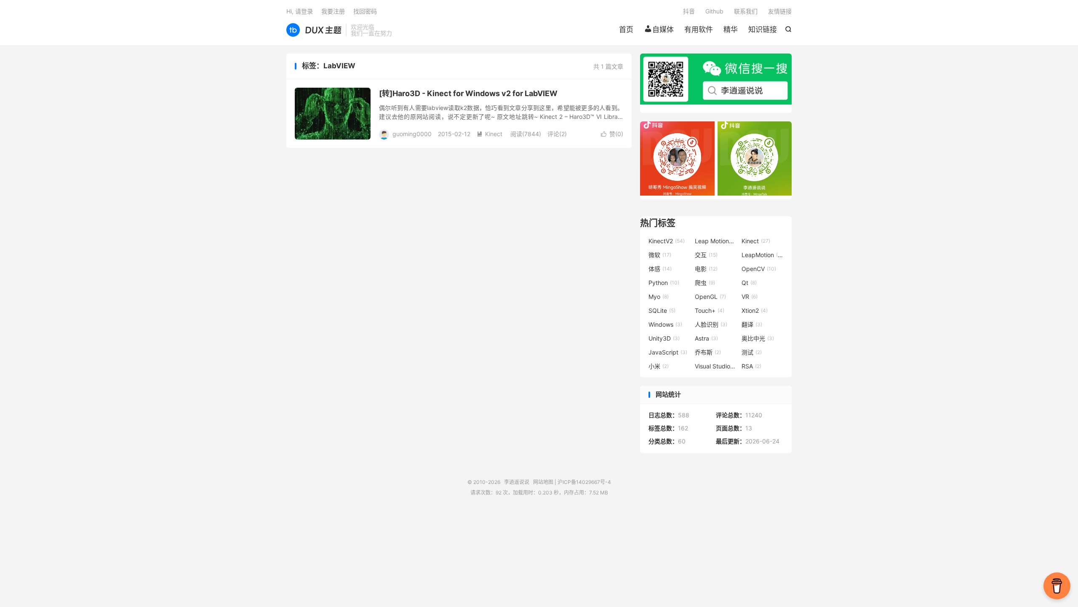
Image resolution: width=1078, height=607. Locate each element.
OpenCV (759, 268)
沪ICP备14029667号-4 (584, 482)
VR (750, 296)
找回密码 (365, 11)
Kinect (489, 133)
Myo (658, 296)
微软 (659, 254)
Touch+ (709, 310)
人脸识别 (711, 324)
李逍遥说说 (314, 30)
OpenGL (710, 296)
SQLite (661, 310)
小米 (658, 366)
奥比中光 (758, 338)
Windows (665, 324)
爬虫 (705, 282)
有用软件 (698, 29)
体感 (660, 268)
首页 (626, 29)
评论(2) (557, 133)
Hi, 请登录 (299, 11)
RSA (751, 366)
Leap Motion (716, 240)
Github (714, 11)
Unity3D (664, 338)
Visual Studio (716, 366)
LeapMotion (763, 254)
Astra (706, 338)
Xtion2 (755, 310)
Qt (749, 282)
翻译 (752, 324)
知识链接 (762, 29)
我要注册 (333, 11)
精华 (730, 29)
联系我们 (746, 11)
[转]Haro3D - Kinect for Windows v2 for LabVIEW (468, 93)
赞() (612, 133)
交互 (706, 254)
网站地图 (543, 482)
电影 (706, 268)
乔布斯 (708, 352)
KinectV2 (666, 240)
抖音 (689, 11)
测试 (752, 352)
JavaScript (667, 352)
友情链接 (780, 11)
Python (663, 282)
